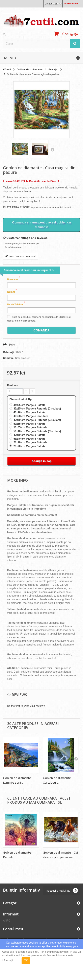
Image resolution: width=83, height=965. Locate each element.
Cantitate (12, 385)
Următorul (52, 150)
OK (26, 960)
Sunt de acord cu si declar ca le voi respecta (39, 319)
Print (12, 344)
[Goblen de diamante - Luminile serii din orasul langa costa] (21, 755)
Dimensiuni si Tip (20, 399)
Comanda (41, 330)
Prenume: (13, 279)
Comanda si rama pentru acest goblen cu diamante (41, 225)
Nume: (12, 291)
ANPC (6, 920)
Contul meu (13, 928)
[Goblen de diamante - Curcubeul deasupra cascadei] (61, 755)
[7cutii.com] (41, 20)
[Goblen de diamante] (20, 149)
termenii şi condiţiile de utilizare (50, 317)
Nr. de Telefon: (16, 304)
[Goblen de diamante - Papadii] (21, 830)
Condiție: (8, 358)
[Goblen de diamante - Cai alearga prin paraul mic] (61, 830)
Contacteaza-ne (53, 3)
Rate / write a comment (22, 256)
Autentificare (71, 3)
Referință (8, 352)
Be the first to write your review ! (26, 705)
